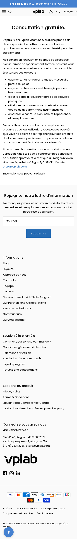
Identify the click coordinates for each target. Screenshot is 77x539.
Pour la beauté (45, 513)
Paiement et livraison (17, 353)
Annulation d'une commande (22, 358)
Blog (6, 263)
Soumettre (38, 233)
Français (69, 11)
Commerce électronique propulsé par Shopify (36, 525)
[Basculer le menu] (4, 12)
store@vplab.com (15, 166)
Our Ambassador (14, 320)
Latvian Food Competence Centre (26, 403)
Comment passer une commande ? (27, 341)
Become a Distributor (17, 308)
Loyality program (14, 364)
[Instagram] (11, 473)
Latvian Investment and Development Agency (33, 408)
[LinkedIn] (18, 473)
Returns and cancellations (20, 370)
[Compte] (50, 12)
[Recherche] (12, 12)
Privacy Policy (11, 391)
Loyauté (8, 269)
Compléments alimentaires (18, 513)
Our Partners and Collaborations (24, 303)
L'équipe (8, 286)
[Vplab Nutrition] (38, 11)
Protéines (8, 508)
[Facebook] (5, 473)
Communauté (12, 314)
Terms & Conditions (16, 397)
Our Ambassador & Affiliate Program (27, 297)
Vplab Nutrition (19, 523)
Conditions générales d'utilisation (25, 347)
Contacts (9, 280)
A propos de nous (14, 274)
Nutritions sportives (27, 508)
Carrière (8, 291)
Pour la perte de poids (53, 508)
